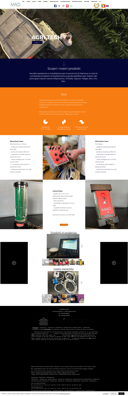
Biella (76, 319)
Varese (79, 319)
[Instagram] (63, 6)
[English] (107, 6)
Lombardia (79, 322)
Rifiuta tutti (113, 393)
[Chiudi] (126, 393)
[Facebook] (55, 6)
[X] (59, 6)
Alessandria (68, 319)
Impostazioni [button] (106, 393)
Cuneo (85, 319)
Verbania (89, 319)
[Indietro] (8, 33)
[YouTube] (67, 6)
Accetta (121, 393)
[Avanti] (120, 33)
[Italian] (103, 6)
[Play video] (14, 263)
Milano (64, 319)
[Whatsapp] (71, 6)
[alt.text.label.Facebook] (64, 319)
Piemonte (74, 322)
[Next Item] (82, 246)
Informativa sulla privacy (64, 393)
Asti (72, 319)
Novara (82, 319)
